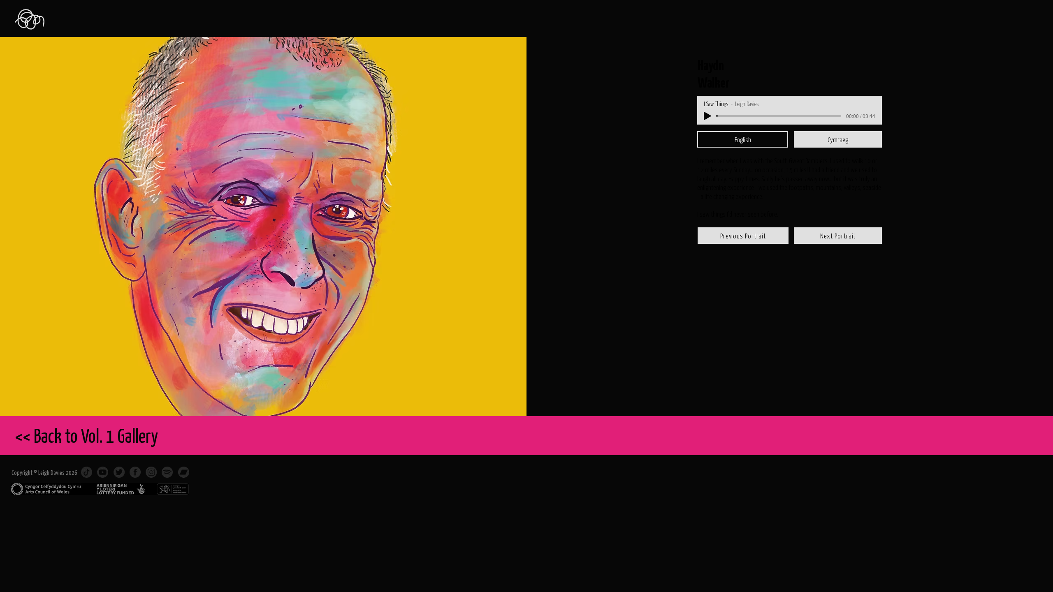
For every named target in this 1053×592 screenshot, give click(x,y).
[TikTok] (86, 472)
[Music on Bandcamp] (183, 472)
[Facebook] (135, 472)
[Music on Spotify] (167, 472)
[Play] (707, 116)
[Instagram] (151, 472)
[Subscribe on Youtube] (102, 472)
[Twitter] (119, 472)
